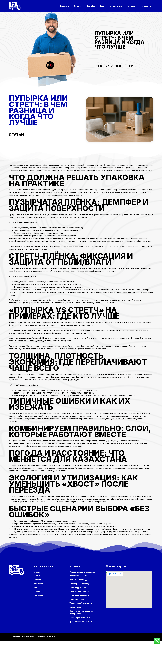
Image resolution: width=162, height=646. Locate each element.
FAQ (102, 6)
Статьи (132, 6)
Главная (64, 6)
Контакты (146, 6)
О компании (116, 6)
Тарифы (91, 6)
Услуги (77, 6)
